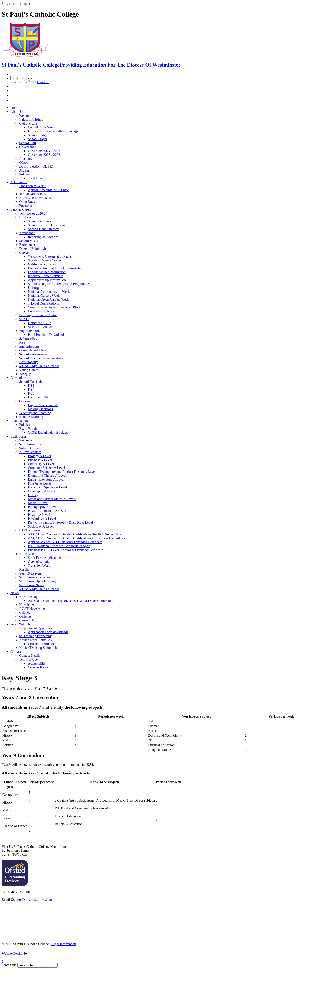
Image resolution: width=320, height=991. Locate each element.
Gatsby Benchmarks (42, 264)
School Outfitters (39, 221)
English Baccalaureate (43, 405)
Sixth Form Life (30, 444)
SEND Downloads (41, 327)
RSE (22, 342)
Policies (24, 174)
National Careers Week (44, 295)
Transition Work (39, 565)
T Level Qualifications (43, 303)
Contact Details (29, 655)
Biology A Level (39, 456)
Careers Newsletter (41, 311)
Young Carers (28, 370)
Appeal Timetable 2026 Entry (48, 190)
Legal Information (63, 944)
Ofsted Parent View (32, 350)
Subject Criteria (29, 448)
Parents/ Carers (20, 209)
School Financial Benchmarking (41, 358)
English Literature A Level (46, 479)
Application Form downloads (48, 632)
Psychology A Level (42, 518)
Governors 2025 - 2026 (44, 155)
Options (24, 401)
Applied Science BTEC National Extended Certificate (65, 542)
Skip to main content (16, 3)
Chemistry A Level (41, 464)
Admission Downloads (35, 198)
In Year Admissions (32, 194)
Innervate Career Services (45, 276)
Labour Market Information (47, 272)
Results (24, 569)
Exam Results (28, 428)
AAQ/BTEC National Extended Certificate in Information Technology (76, 538)
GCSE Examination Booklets (48, 432)
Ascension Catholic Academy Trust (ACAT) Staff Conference (70, 601)
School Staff (27, 143)
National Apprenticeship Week (49, 291)
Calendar (25, 612)
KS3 (31, 385)
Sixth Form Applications (44, 558)
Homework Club (39, 323)
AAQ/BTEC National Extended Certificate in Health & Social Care (74, 534)
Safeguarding (28, 338)
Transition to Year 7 (32, 186)
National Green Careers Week (48, 299)
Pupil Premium (29, 331)
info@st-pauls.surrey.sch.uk (34, 899)
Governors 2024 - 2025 (44, 151)
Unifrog (33, 288)
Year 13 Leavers (30, 573)
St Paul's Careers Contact (45, 260)
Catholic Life (28, 123)
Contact (15, 651)
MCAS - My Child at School (39, 366)
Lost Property (28, 362)
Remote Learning (31, 417)
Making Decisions (40, 409)
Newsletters (27, 604)
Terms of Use (28, 659)
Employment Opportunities (37, 628)
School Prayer (37, 139)
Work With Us (20, 624)
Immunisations (29, 346)
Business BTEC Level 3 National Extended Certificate (65, 550)
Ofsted (23, 162)
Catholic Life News (41, 127)
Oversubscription (39, 561)
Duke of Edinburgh (32, 248)
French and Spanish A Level (47, 487)
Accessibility (36, 663)
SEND (24, 319)
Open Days (27, 201)
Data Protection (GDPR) (36, 166)
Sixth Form (18, 436)
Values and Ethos (31, 119)
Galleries (25, 616)
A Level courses (30, 452)
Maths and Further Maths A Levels (52, 499)
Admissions (18, 182)
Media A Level (38, 503)
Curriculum (18, 378)
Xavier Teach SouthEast (35, 640)
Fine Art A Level (39, 483)
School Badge (37, 135)
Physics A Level (39, 514)
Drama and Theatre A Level (47, 475)
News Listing (28, 597)
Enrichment (27, 245)
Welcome (25, 115)
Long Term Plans (40, 397)
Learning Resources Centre (38, 315)
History (33, 495)
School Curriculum (32, 381)
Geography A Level (41, 491)
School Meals (28, 241)
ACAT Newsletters (32, 608)
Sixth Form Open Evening (37, 581)
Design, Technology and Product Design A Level (62, 471)
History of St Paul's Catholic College (53, 131)
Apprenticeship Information (47, 280)
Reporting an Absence (43, 237)
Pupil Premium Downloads (46, 334)
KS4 (31, 389)
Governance (27, 147)
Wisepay (25, 374)
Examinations (19, 421)
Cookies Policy (38, 667)
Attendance (27, 233)
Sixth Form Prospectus (34, 577)
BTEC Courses (29, 530)
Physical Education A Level (47, 511)
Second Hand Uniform (43, 229)
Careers (24, 252)
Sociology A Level (41, 526)
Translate (43, 82)
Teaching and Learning (35, 413)
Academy (25, 158)
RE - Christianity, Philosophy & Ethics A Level (60, 522)
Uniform (25, 217)
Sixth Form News (31, 585)
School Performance (33, 354)
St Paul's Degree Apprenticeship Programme (58, 284)
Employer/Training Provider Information (55, 268)
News (14, 593)
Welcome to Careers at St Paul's (49, 256)
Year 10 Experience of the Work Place (54, 307)
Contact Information (42, 644)
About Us (17, 111)
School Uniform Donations (46, 225)
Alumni (24, 170)
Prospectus (26, 205)
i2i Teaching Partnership (35, 636)
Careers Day (27, 620)
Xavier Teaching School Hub (39, 648)
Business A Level (40, 460)
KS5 (31, 393)
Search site (9, 965)
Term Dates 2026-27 (33, 213)
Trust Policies (37, 178)
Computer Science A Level (46, 468)
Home (14, 108)
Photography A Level (42, 507)
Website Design (12, 953)
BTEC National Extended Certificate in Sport (59, 546)
